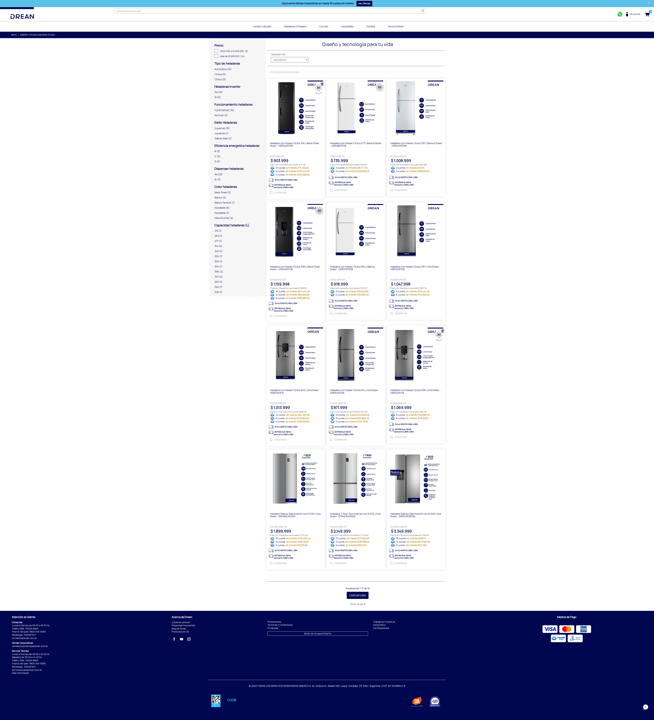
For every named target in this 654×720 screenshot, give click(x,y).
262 (217, 235)
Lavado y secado (262, 26)
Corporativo (379, 624)
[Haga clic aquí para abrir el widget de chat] (646, 710)
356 (217, 256)
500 (217, 281)
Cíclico (218, 74)
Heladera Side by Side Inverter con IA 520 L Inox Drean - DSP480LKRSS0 (295, 515)
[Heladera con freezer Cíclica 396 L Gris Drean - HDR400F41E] (416, 355)
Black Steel (221, 192)
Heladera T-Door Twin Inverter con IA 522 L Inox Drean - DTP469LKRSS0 (355, 515)
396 (217, 271)
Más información (20, 673)
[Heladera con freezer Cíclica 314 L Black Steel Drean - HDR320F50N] (295, 109)
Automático (221, 69)
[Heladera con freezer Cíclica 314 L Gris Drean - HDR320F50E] (355, 355)
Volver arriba (357, 604)
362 (217, 261)
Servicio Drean (396, 26)
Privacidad (273, 628)
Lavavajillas (347, 26)
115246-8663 (31, 628)
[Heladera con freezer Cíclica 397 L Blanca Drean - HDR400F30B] (416, 109)
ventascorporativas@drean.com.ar (30, 646)
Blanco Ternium (223, 202)
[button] (364, 3)
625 (217, 292)
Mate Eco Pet (222, 218)
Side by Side (221, 138)
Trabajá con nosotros (384, 621)
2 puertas (220, 128)
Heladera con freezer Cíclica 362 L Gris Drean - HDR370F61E (295, 391)
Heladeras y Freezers (295, 26)
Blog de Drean (179, 628)
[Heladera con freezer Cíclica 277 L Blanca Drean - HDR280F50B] (355, 109)
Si (216, 97)
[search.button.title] (423, 11)
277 (216, 240)
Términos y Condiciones (280, 624)
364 (217, 266)
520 (217, 286)
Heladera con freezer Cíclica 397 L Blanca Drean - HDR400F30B (416, 144)
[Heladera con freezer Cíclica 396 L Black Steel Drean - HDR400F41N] (295, 232)
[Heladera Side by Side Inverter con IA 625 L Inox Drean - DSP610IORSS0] (416, 479)
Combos (370, 26)
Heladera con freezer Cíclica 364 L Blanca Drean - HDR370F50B (352, 268)
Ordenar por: (278, 54)
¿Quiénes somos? (181, 622)
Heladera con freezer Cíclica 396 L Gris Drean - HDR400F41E (415, 391)
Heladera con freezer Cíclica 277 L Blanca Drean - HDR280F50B (355, 144)
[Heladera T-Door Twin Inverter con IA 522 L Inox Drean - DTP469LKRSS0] (355, 479)
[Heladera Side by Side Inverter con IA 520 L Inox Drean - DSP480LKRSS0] (295, 479)
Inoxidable (220, 207)
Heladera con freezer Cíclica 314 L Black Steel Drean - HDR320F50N (294, 144)
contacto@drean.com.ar (24, 638)
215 (216, 230)
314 (216, 246)
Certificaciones (381, 628)
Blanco (218, 197)
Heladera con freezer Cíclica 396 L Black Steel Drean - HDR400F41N (295, 268)
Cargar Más (357, 595)
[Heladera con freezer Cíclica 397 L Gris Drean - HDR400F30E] (416, 232)
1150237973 (30, 634)
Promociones (274, 621)
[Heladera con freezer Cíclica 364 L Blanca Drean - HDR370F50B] (355, 232)
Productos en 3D (180, 631)
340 (217, 251)
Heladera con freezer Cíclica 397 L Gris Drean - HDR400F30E (415, 268)
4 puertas (220, 133)
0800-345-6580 (37, 631)
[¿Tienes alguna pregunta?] (620, 14)
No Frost (219, 115)
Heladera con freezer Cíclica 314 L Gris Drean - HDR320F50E (354, 391)
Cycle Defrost (222, 110)
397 (217, 276)
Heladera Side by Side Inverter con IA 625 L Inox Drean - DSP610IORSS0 (415, 515)
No (216, 92)
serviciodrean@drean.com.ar (27, 669)
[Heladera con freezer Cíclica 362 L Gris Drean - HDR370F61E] (295, 355)
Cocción (323, 26)
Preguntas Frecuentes (183, 625)
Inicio (14, 34)
